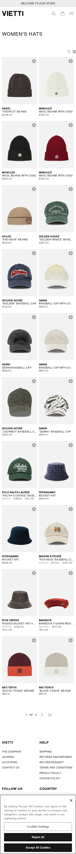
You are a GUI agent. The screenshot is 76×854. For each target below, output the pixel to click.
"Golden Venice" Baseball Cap (56, 239)
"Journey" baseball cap (19, 431)
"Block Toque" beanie (18, 690)
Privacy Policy (50, 773)
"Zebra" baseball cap (55, 431)
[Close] (71, 800)
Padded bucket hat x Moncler (19, 623)
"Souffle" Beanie (14, 111)
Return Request (52, 762)
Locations (9, 762)
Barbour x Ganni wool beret (56, 623)
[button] (53, 13)
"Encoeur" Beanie (15, 239)
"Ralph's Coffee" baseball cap (19, 495)
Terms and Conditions (56, 767)
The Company (11, 751)
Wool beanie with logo (56, 111)
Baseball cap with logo (56, 303)
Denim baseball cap (16, 367)
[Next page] (42, 714)
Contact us (10, 767)
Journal (8, 757)
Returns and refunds (56, 757)
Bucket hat (47, 495)
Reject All (38, 837)
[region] (38, 824)
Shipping (46, 751)
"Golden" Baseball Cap (19, 303)
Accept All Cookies (38, 848)
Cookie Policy (50, 778)
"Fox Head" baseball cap (56, 559)
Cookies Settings (38, 827)
